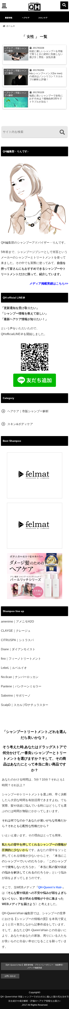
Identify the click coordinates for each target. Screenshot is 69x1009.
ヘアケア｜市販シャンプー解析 (28, 411)
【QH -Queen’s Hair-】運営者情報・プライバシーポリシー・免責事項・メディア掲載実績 (34, 966)
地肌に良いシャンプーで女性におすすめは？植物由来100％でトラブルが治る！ (46, 98)
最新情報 (8, 18)
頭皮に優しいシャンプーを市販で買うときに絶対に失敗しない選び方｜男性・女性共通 (46, 54)
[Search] (62, 132)
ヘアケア (25, 18)
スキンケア (42, 18)
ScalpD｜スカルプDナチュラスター (24, 704)
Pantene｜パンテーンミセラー (21, 686)
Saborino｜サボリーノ (16, 695)
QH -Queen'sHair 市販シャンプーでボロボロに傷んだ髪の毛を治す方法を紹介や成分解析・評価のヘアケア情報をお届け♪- (34, 998)
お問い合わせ (10, 976)
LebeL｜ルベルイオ (14, 667)
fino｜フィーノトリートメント (21, 658)
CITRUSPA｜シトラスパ (17, 640)
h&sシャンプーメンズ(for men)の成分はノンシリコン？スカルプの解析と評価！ (46, 76)
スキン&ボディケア (20, 424)
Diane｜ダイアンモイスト (18, 649)
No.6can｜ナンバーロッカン (19, 677)
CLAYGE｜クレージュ (16, 630)
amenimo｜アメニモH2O (17, 621)
